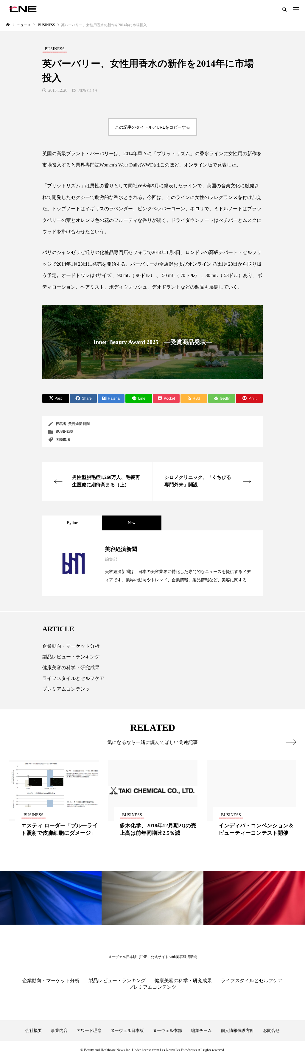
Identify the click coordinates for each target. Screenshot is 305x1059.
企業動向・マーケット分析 (70, 646)
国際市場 (63, 439)
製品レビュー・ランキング (70, 656)
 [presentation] (291, 742)
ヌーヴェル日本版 (127, 1030)
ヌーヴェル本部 (167, 1030)
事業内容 (59, 1030)
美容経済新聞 (79, 424)
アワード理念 (89, 1030)
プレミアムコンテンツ (66, 689)
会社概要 (33, 1030)
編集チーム (201, 1030)
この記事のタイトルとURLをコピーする (152, 127)
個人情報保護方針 (237, 1030)
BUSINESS (64, 431)
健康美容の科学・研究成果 (70, 667)
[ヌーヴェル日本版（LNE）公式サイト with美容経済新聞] (23, 9)
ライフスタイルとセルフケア (73, 678)
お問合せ (271, 1030)
